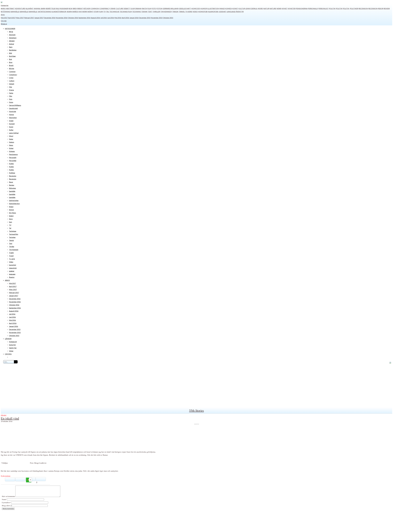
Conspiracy (104, 8)
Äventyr (240, 11)
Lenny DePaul (251, 8)
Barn (43, 8)
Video (195, 11)
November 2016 (61, 18)
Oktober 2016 (73, 18)
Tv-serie (188, 11)
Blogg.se (4, 24)
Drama (138, 8)
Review (387, 8)
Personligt (323, 8)
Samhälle (15, 11)
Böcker (86, 8)
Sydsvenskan (5, 476)
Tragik (175, 11)
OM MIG (8, 354)
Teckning (136, 11)
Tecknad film (126, 11)
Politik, (346, 8)
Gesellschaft (185, 8)
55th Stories (196, 410)
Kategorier (4, 5)
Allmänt (29, 8)
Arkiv (3, 15)
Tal (107, 11)
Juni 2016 (110, 18)
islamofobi (213, 11)
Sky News (83, 11)
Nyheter (291, 8)
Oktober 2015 (168, 18)
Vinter (11, 351)
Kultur (241, 8)
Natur (266, 8)
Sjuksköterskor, (59, 11)
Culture (119, 8)
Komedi (228, 8)
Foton (159, 8)
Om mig (3, 21)
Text (150, 11)
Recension (363, 8)
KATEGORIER (10, 28)
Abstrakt (10, 8)
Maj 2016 (117, 18)
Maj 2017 (4, 18)
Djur (132, 8)
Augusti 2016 (95, 18)
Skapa (69, 11)
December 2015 (144, 18)
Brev (75, 8)
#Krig (3, 8)
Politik (332, 8)
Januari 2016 (134, 18)
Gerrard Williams (170, 8)
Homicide (195, 8)
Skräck (75, 11)
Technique (114, 11)
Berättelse (51, 8)
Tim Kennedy (166, 11)
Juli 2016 (104, 18)
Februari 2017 (29, 18)
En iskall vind (10, 418)
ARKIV (7, 280)
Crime (112, 8)
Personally (313, 8)
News (279, 8)
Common (94, 8)
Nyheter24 (13, 342)
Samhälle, (33, 11)
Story (96, 11)
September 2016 (84, 18)
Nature (272, 8)
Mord (260, 8)
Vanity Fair (13, 348)
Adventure (20, 8)
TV (104, 11)
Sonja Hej (12, 345)
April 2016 (125, 18)
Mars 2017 (20, 18)
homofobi (203, 11)
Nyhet (284, 8)
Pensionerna (302, 8)
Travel (182, 11)
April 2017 (12, 18)
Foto (154, 8)
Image (222, 8)
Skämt (90, 11)
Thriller (156, 11)
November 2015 (157, 18)
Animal (37, 8)
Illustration (213, 8)
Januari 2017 (38, 18)
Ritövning (5, 11)
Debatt (127, 8)
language (231, 11)
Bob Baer (64, 8)
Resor (380, 8)
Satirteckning (44, 11)
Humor (203, 8)
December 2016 (49, 18)
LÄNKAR (8, 339)
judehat (222, 11)
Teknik (144, 11)
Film (149, 8)
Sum (101, 11)
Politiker (354, 8)
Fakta (144, 8)
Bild (58, 8)
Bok (70, 8)
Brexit (80, 8)
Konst (235, 8)
